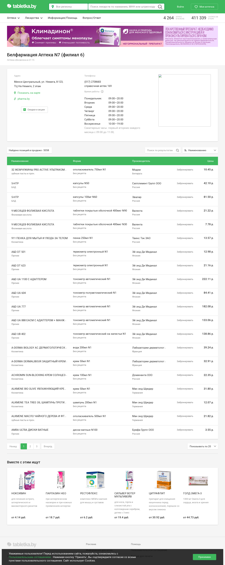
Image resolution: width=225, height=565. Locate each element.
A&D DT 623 (18, 265)
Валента (137, 210)
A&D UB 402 (18, 334)
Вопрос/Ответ (92, 17)
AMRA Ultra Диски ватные (30, 429)
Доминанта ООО (142, 375)
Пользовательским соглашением (30, 557)
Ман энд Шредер (142, 388)
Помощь (136, 544)
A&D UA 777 (18, 306)
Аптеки (11, 17)
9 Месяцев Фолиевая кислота (32, 210)
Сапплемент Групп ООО (146, 183)
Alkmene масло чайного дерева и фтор (39, 416)
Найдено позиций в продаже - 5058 (29, 150)
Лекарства (32, 17)
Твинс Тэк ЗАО (141, 238)
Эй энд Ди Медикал (144, 251)
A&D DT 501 (18, 251)
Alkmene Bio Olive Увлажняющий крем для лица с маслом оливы (58, 388)
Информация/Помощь (62, 17)
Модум (136, 169)
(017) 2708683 (92, 81)
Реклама (91, 544)
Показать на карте (29, 92)
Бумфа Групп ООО (143, 429)
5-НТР (15, 183)
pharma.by (24, 98)
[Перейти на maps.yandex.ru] (184, 100)
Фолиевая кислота (21, 214)
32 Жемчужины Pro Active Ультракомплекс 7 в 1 (45, 169)
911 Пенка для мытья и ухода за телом (39, 238)
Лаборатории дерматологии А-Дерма (155, 347)
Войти (180, 6)
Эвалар (136, 197)
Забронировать (185, 169)
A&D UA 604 (18, 293)
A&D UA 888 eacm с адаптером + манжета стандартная (50, 320)
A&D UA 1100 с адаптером (28, 279)
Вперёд (48, 446)
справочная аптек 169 (98, 86)
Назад (13, 446)
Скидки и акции (36, 109)
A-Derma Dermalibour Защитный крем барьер (43, 361)
